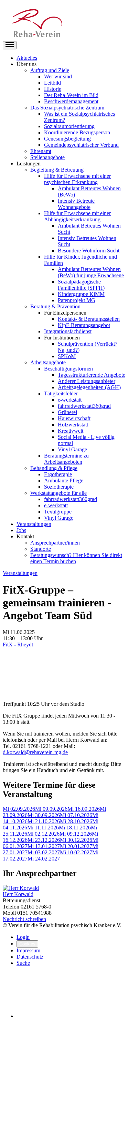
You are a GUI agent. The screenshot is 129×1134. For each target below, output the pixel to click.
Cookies (27, 943)
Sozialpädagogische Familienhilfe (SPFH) (81, 285)
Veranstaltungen (34, 524)
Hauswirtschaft (74, 418)
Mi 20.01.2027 (76, 846)
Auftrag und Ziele (49, 70)
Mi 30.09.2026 (44, 815)
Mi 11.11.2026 (43, 827)
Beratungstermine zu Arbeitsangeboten (66, 459)
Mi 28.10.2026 (76, 821)
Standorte (40, 549)
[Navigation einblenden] (10, 45)
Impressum (28, 950)
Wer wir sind (58, 76)
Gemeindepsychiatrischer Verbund (81, 145)
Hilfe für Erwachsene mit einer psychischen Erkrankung (77, 179)
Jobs (21, 530)
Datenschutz (30, 957)
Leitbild (52, 83)
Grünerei (67, 412)
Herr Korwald (18, 894)
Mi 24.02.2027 (44, 859)
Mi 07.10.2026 (76, 815)
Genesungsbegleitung (67, 139)
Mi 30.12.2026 (76, 840)
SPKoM (67, 356)
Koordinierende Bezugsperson (77, 132)
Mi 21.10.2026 (44, 821)
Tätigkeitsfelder (61, 393)
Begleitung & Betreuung (57, 170)
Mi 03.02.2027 (44, 852)
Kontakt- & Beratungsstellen (89, 319)
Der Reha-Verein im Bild (71, 95)
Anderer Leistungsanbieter (86, 381)
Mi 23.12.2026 (44, 840)
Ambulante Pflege (63, 480)
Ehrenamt (40, 151)
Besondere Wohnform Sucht (88, 250)
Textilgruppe (58, 512)
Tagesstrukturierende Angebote (91, 375)
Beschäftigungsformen (68, 369)
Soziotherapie (59, 487)
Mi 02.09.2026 (19, 809)
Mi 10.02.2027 (76, 852)
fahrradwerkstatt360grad (84, 406)
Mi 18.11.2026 (75, 827)
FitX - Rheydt (18, 644)
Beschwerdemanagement (71, 101)
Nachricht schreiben (24, 919)
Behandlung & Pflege (53, 468)
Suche (23, 963)
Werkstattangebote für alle (58, 493)
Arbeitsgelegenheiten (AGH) (89, 387)
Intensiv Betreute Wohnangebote (76, 204)
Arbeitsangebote (48, 362)
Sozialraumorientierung (69, 126)
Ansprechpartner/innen (55, 543)
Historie (52, 89)
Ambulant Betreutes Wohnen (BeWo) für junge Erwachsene (91, 272)
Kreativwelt (70, 431)
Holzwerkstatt (73, 424)
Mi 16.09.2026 (83, 809)
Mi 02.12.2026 (43, 834)
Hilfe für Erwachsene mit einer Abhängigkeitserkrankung (77, 216)
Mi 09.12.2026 (76, 834)
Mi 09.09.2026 (51, 809)
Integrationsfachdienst (68, 331)
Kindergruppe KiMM (81, 294)
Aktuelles (27, 58)
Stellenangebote (47, 157)
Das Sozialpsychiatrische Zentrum (67, 107)
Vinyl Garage (72, 449)
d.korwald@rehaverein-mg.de (35, 752)
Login (23, 937)
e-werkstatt (70, 400)
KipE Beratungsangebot (84, 325)
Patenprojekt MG (76, 300)
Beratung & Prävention (55, 306)
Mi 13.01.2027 (44, 846)
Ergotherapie (58, 474)
